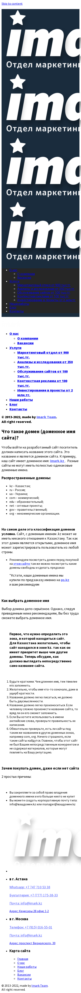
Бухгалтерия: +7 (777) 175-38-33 (33, 895)
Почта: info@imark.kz (25, 903)
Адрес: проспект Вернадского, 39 (32, 943)
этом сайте (21, 564)
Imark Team (46, 417)
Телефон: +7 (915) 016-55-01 (30, 927)
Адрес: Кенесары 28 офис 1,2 (29, 911)
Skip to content (12, 4)
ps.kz (65, 580)
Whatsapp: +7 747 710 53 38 (29, 887)
